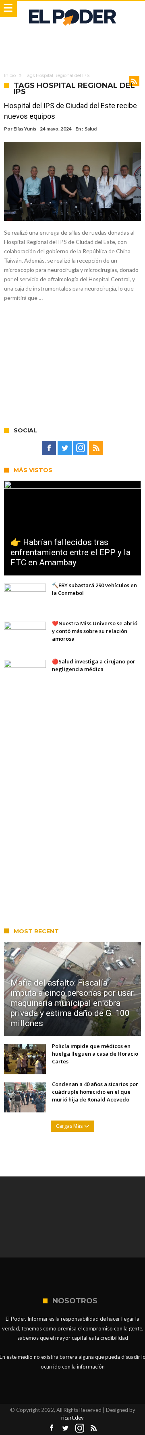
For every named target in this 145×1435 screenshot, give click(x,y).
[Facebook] (49, 448)
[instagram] (80, 448)
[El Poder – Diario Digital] (72, 9)
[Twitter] (65, 448)
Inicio (10, 75)
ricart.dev (72, 1417)
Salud (91, 129)
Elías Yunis (24, 129)
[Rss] (96, 448)
